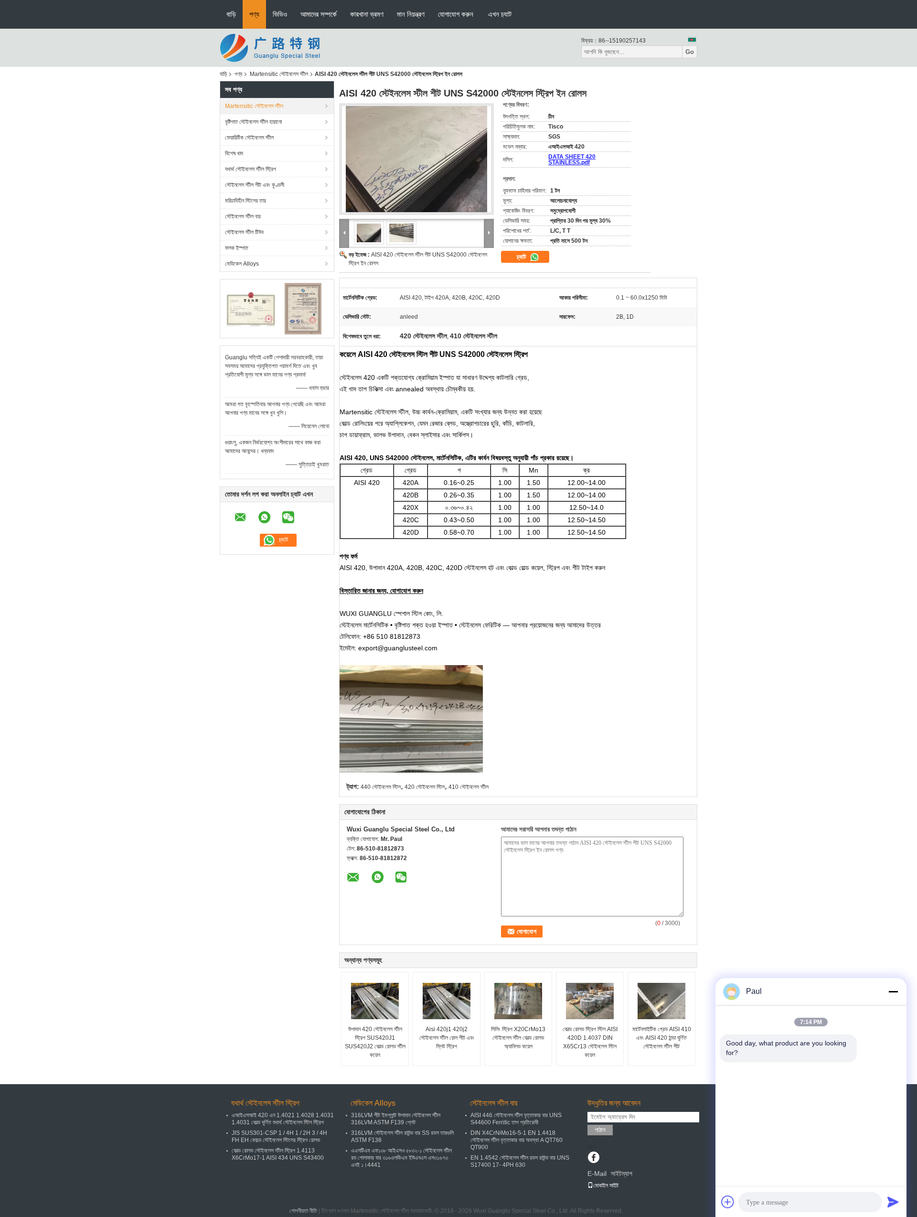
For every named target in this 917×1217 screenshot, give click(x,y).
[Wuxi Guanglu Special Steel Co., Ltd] (272, 47)
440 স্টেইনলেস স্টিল (381, 787)
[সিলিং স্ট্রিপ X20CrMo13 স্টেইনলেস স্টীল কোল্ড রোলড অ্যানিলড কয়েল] (518, 1001)
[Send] (893, 1201)
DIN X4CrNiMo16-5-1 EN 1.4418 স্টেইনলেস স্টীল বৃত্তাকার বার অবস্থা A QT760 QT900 (516, 1140)
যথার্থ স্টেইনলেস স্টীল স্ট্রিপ (250, 169)
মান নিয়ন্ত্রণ (411, 14)
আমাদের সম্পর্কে (318, 14)
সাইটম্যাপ (621, 1173)
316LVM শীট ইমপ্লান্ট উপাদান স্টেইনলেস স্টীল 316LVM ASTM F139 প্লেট (395, 1119)
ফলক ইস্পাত (236, 248)
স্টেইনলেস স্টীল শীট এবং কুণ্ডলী (254, 185)
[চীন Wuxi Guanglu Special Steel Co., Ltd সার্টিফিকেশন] (251, 308)
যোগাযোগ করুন (455, 14)
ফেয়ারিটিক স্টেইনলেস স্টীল (249, 137)
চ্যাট (522, 256)
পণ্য (254, 14)
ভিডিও (280, 14)
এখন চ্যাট (500, 14)
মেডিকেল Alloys (242, 263)
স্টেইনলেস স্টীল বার (243, 216)
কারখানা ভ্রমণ (367, 14)
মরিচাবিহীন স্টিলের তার (245, 200)
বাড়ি (231, 14)
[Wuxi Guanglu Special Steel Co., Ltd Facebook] (593, 1158)
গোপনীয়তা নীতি (303, 1210)
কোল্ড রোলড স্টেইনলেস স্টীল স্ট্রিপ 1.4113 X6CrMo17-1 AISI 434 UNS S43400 (278, 1154)
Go (689, 51)
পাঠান (600, 1129)
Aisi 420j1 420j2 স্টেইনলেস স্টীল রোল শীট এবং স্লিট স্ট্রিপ (446, 1038)
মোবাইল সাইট (605, 1185)
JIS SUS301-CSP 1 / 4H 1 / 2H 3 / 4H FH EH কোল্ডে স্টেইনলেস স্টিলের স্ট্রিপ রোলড (279, 1136)
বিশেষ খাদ (234, 153)
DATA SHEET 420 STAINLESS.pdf (572, 159)
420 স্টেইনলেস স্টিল (425, 787)
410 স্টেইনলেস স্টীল (468, 787)
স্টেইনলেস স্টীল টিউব (244, 232)
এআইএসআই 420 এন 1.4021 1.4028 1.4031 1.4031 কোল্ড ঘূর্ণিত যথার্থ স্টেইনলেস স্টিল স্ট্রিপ (283, 1119)
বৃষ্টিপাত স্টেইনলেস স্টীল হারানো (253, 121)
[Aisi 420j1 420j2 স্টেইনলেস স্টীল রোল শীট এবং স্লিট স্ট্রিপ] (446, 1001)
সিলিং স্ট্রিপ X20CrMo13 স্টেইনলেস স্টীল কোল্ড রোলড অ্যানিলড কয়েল (518, 1038)
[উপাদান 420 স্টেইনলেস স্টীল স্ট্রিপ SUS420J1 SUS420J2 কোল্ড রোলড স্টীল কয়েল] (374, 1001)
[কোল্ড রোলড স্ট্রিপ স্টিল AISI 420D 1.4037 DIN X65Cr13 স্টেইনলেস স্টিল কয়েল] (589, 1001)
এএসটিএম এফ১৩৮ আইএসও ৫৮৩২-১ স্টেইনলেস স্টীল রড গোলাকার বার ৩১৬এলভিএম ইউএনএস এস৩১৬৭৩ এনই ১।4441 (401, 1157)
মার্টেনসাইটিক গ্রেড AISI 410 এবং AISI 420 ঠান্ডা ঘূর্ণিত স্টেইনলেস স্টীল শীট (661, 1038)
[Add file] (728, 1201)
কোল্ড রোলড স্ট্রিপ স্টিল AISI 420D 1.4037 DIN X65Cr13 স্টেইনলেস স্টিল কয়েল (590, 1042)
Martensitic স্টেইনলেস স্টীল (279, 74)
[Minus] (893, 991)
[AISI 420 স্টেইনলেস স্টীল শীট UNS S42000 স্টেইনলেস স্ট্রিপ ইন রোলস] (416, 159)
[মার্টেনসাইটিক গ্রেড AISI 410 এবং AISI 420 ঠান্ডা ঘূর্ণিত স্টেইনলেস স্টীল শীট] (661, 1001)
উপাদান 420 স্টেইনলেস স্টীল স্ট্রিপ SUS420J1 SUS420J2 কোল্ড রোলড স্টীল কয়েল (375, 1042)
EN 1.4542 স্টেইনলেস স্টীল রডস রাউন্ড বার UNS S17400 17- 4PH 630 (519, 1161)
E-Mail (597, 1173)
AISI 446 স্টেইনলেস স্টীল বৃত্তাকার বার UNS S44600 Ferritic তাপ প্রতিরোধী (516, 1119)
